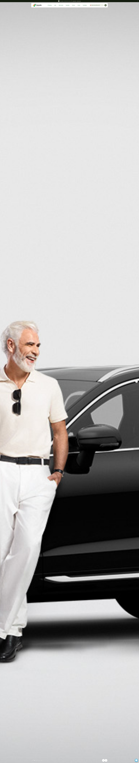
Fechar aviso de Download (137, 1)
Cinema (79, 5)
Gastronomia (61, 5)
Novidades (67, 5)
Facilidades (85, 5)
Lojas (55, 5)
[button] (32, 760)
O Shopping (50, 5)
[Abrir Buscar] (105, 5)
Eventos (73, 5)
